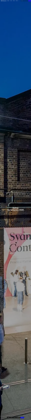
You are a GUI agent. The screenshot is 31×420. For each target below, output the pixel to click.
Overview (8, 417)
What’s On (17, 0)
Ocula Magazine (18, 417)
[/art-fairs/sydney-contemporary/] (3, 0)
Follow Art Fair (22, 417)
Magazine (8, 0)
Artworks (11, 0)
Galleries (14, 0)
